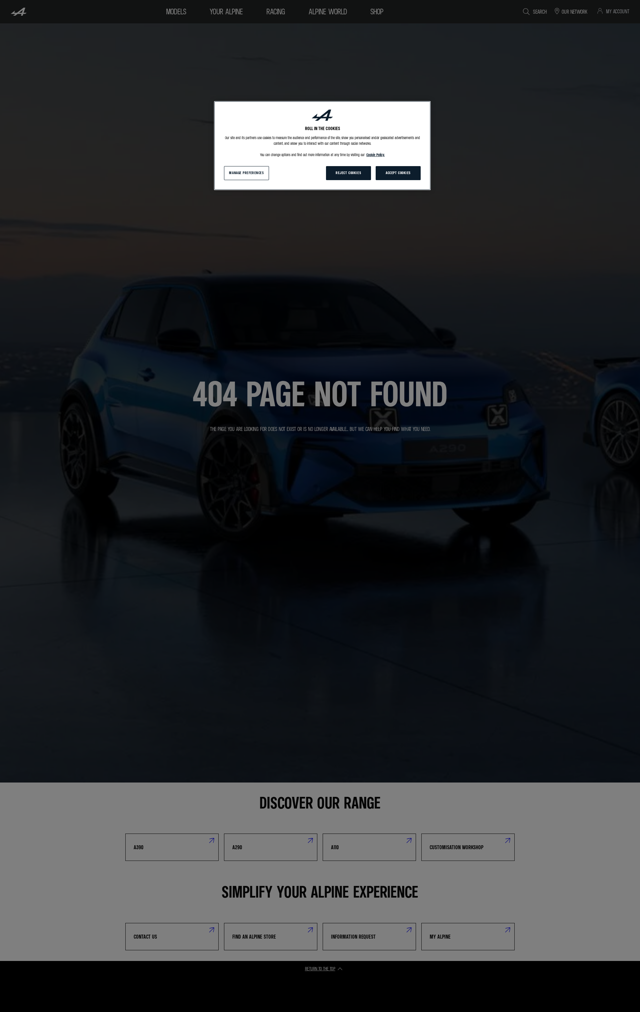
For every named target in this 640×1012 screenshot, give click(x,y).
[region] (322, 145)
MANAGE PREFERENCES (246, 173)
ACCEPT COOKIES (398, 173)
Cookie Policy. (375, 154)
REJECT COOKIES (348, 173)
